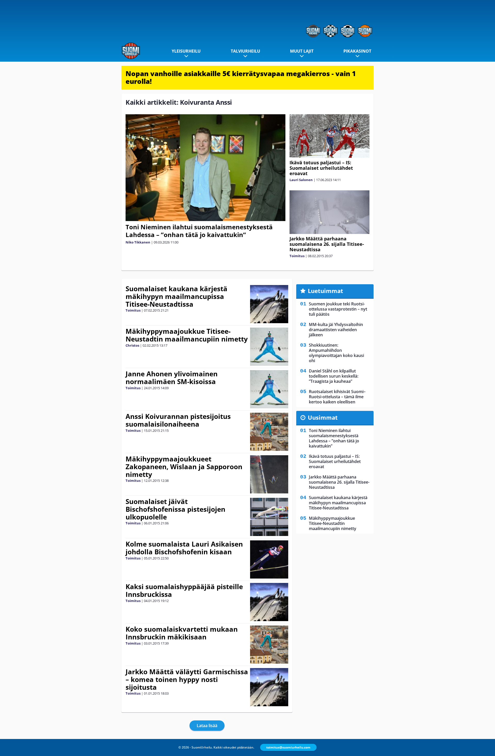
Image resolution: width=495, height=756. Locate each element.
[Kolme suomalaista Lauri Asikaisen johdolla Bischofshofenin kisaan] (269, 559)
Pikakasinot (357, 51)
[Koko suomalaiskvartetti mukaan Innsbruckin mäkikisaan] (269, 644)
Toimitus (297, 256)
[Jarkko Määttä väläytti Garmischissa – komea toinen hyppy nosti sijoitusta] (269, 687)
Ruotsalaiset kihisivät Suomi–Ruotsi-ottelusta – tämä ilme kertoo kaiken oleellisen (337, 397)
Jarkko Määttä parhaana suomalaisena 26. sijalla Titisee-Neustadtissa (327, 244)
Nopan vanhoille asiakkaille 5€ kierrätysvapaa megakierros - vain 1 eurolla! (241, 77)
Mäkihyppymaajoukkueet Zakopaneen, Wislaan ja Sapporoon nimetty (184, 466)
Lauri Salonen (301, 179)
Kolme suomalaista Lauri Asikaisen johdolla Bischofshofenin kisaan (184, 547)
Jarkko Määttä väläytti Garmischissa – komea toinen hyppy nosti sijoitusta (187, 679)
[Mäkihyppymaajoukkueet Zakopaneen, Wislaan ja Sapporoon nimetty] (269, 474)
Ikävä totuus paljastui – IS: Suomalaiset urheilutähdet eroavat (321, 167)
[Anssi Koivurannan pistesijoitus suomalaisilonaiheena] (269, 432)
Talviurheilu (245, 51)
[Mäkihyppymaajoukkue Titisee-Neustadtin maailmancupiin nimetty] (269, 347)
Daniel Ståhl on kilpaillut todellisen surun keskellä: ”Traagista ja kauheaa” (333, 376)
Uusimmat (323, 417)
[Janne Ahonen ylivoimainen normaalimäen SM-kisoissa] (269, 389)
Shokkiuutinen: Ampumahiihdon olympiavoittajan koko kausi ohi (336, 352)
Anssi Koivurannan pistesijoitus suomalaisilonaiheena (178, 420)
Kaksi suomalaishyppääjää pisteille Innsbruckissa (184, 590)
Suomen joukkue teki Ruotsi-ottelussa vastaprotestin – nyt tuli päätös (338, 309)
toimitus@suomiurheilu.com (288, 747)
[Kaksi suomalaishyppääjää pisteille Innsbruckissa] (269, 602)
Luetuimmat (325, 291)
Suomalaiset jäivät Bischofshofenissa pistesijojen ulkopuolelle (175, 509)
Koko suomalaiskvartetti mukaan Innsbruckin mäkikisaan (182, 632)
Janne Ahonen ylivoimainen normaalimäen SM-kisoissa (172, 377)
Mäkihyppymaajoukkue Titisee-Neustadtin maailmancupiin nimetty (187, 335)
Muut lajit (302, 51)
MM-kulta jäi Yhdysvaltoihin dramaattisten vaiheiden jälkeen (336, 330)
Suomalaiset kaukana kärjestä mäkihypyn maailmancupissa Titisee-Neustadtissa (176, 296)
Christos (132, 345)
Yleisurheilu (186, 51)
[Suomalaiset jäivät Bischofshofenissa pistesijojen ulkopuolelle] (269, 517)
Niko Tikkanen (138, 242)
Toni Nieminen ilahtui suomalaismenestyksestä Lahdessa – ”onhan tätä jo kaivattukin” (199, 231)
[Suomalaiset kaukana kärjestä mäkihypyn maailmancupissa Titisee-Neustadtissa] (269, 304)
